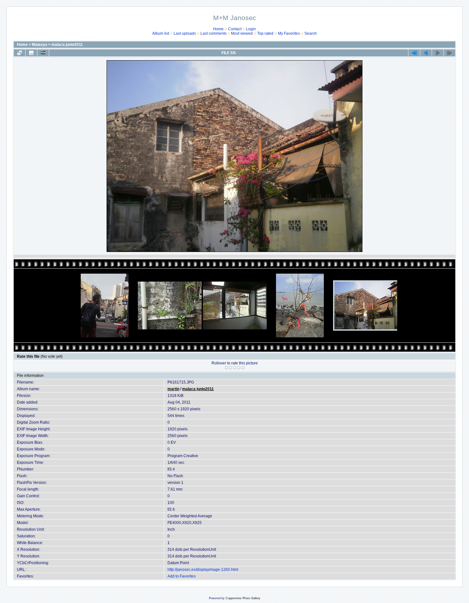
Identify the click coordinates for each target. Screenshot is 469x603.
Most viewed (242, 33)
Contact (235, 29)
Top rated (265, 33)
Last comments (213, 33)
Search (310, 33)
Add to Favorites (182, 576)
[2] (230, 367)
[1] (226, 367)
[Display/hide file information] (31, 52)
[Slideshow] (43, 52)
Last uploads (185, 33)
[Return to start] (414, 52)
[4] (239, 367)
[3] (235, 367)
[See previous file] (426, 52)
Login (251, 29)
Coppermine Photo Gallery (243, 598)
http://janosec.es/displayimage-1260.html (203, 569)
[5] (243, 367)
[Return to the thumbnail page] (19, 52)
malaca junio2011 (67, 44)
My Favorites (289, 33)
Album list (160, 33)
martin (173, 389)
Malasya (39, 44)
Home (218, 29)
